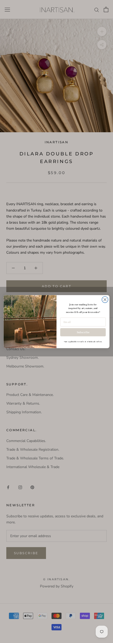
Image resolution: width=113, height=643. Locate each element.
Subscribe (83, 332)
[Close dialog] (105, 299)
